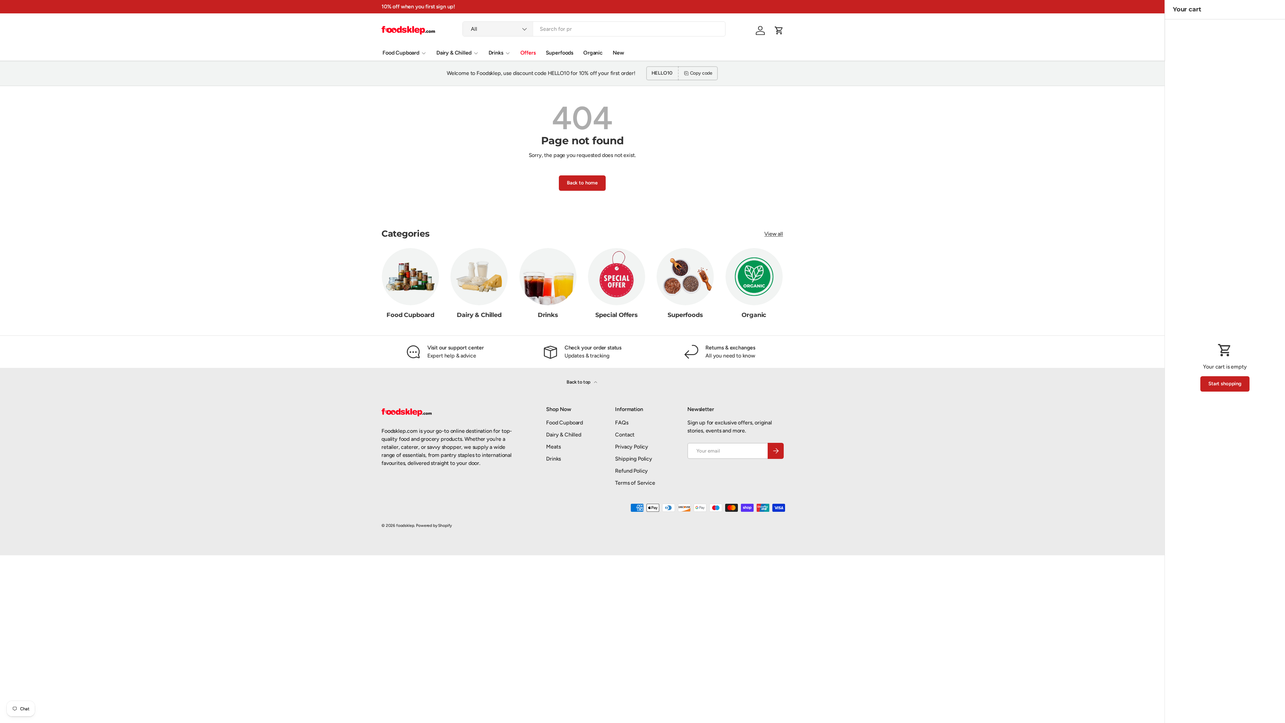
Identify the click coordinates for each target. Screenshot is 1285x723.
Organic (593, 53)
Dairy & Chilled (454, 53)
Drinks (496, 53)
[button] (779, 30)
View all (773, 234)
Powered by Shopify (434, 525)
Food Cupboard (400, 53)
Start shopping (1224, 384)
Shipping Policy (633, 459)
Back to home (582, 183)
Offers (528, 53)
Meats (553, 447)
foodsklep (405, 525)
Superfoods (559, 53)
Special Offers (616, 315)
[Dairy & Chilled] (479, 276)
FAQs (621, 422)
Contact (624, 434)
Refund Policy (631, 471)
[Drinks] (548, 276)
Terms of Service (635, 483)
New (618, 53)
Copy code (701, 73)
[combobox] (594, 29)
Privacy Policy (631, 447)
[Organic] (754, 276)
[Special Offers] (616, 276)
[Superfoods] (685, 276)
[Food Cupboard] (410, 276)
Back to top (579, 382)
